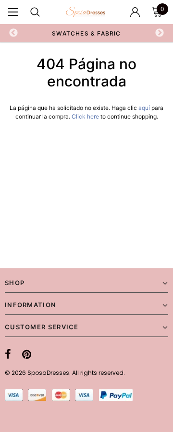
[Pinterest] (26, 354)
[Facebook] (8, 354)
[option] (86, 33)
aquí (144, 107)
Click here (86, 116)
